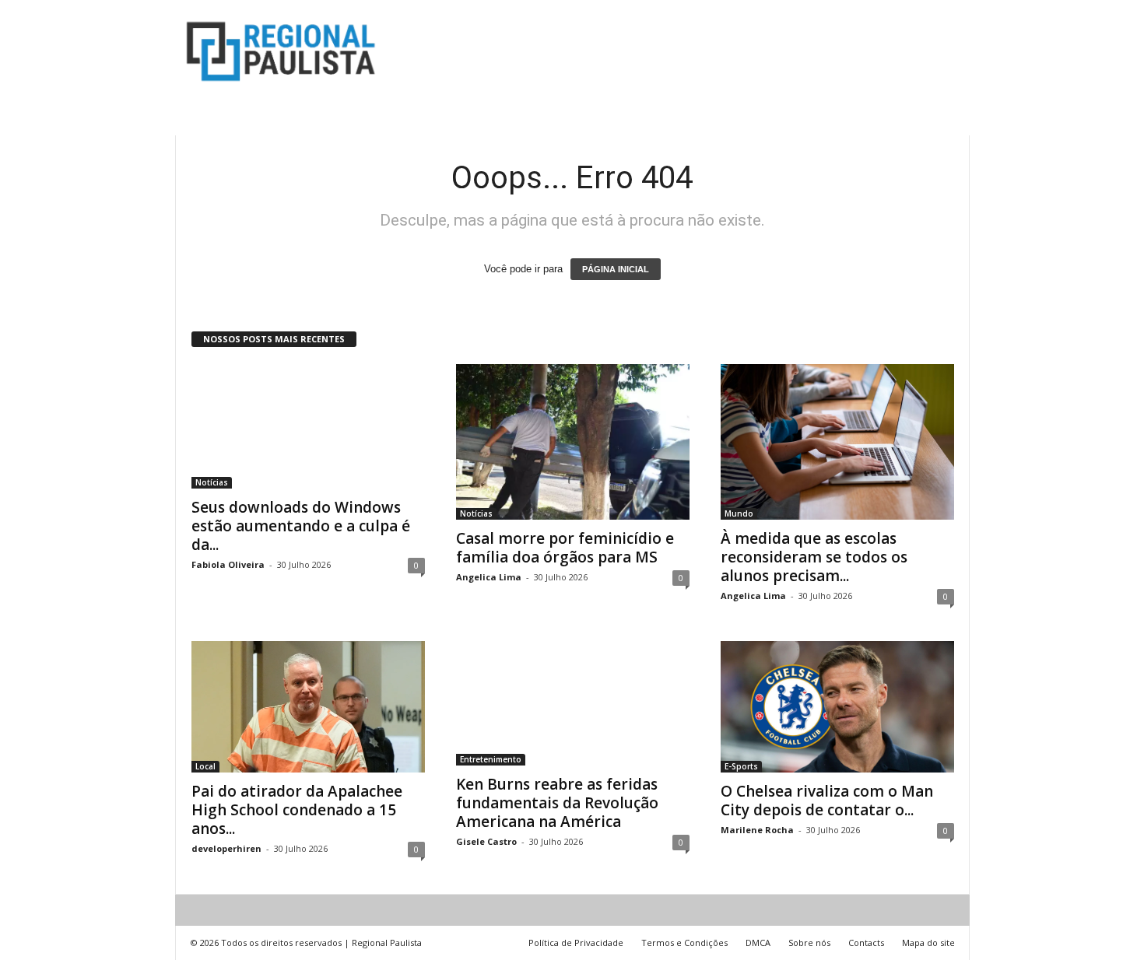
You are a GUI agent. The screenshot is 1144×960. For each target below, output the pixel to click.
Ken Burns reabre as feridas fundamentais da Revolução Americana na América (557, 803)
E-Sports (741, 766)
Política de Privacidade (575, 942)
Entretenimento (490, 759)
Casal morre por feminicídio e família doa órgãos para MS (565, 547)
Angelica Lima (488, 577)
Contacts (866, 942)
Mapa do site (928, 942)
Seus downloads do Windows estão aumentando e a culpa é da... (300, 526)
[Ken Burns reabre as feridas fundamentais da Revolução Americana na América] (573, 703)
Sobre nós (809, 942)
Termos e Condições (684, 942)
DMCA (758, 942)
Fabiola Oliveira (228, 564)
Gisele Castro (486, 841)
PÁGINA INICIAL (615, 269)
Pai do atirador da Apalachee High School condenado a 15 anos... (296, 810)
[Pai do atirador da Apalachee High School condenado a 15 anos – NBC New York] (308, 707)
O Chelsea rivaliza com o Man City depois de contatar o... (827, 800)
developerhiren (226, 848)
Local (205, 766)
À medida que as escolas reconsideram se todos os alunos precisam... (814, 557)
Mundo (739, 513)
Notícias (211, 482)
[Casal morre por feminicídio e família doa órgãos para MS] (573, 442)
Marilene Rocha (757, 830)
